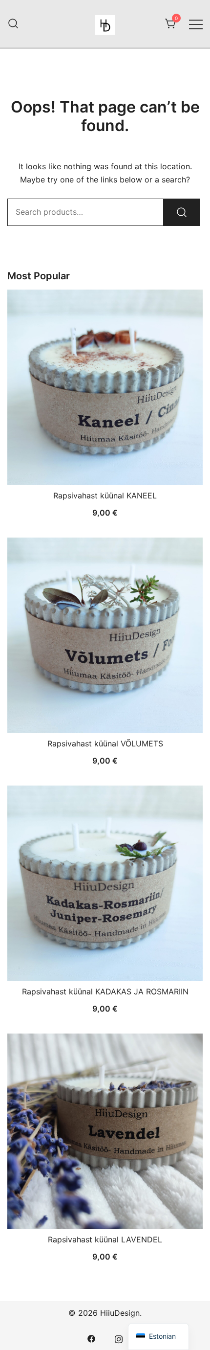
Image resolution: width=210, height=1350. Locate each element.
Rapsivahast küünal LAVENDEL (105, 1239)
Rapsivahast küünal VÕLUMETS (105, 743)
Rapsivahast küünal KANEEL (105, 495)
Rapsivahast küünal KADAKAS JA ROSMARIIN (105, 991)
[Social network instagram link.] (119, 1338)
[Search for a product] (13, 24)
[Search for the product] (181, 212)
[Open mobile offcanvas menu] (196, 23)
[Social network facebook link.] (91, 1338)
